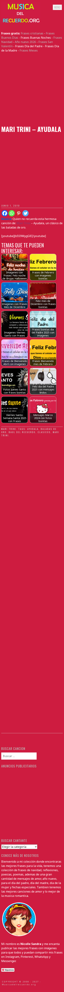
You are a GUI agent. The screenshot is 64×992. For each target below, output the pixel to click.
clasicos (44, 432)
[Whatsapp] (12, 213)
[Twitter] (25, 213)
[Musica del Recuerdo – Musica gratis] (20, 23)
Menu (57, 7)
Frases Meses (29, 50)
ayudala (33, 428)
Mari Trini (8, 428)
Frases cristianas (32, 33)
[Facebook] (5, 213)
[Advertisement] (32, 89)
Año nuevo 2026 (25, 42)
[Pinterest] (18, 213)
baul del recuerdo (22, 432)
